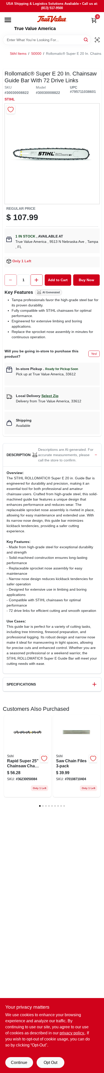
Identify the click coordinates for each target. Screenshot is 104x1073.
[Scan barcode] (97, 40)
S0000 (36, 53)
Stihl (10, 99)
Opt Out (50, 1062)
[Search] (86, 39)
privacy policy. (72, 1033)
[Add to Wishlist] (10, 109)
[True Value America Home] (52, 19)
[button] (52, 455)
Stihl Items (18, 53)
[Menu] (8, 20)
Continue (19, 1062)
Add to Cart (58, 280)
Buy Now (86, 280)
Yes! (94, 354)
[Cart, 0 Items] (93, 20)
